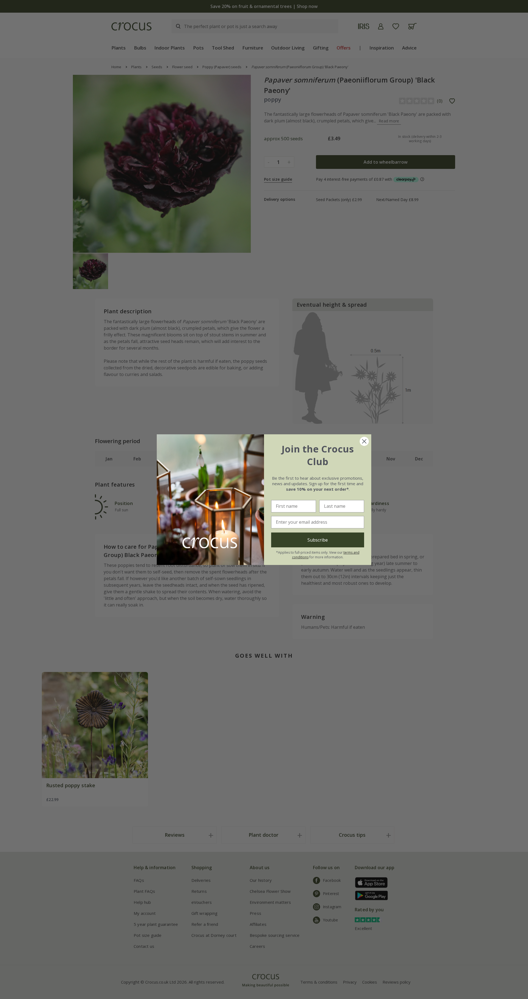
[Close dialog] (364, 441)
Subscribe (317, 540)
